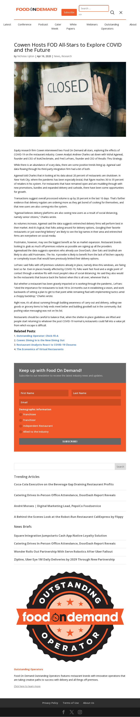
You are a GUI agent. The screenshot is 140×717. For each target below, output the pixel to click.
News (57, 56)
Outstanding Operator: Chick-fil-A (37, 335)
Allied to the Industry (36, 431)
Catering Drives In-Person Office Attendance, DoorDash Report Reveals (65, 543)
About (133, 24)
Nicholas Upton (25, 56)
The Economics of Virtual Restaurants (40, 349)
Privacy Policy (50, 702)
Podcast (43, 24)
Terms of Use (71, 702)
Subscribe (69, 12)
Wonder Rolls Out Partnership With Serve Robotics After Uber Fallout (63, 551)
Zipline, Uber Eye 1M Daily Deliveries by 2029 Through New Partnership (64, 559)
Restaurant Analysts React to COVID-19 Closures (46, 344)
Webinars (92, 24)
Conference (24, 24)
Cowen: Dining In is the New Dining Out (41, 340)
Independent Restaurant (38, 425)
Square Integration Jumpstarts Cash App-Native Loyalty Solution (60, 535)
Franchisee (29, 414)
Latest (7, 24)
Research (66, 56)
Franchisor (29, 420)
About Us (88, 702)
